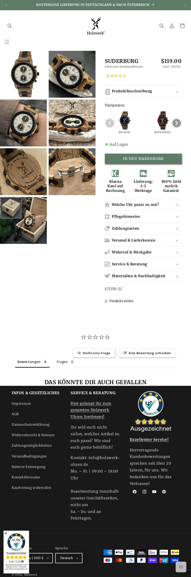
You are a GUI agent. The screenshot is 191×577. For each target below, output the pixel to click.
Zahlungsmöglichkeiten (32, 445)
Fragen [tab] (62, 361)
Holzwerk (31, 574)
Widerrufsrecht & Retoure (33, 435)
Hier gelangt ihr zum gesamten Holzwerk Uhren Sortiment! (91, 410)
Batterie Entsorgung (28, 467)
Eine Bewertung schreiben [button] (150, 353)
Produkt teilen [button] (121, 301)
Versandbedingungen (29, 456)
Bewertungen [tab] (29, 361)
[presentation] (176, 123)
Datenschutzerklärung (31, 424)
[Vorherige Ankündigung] (6, 5)
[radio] (124, 123)
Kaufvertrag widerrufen (31, 488)
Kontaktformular (26, 477)
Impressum (21, 403)
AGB (15, 414)
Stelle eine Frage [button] (96, 353)
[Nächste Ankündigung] (185, 5)
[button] (7, 42)
